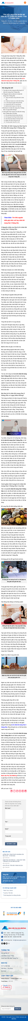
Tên (6, 821)
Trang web (8, 836)
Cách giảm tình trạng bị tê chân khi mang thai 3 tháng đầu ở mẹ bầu (14, 112)
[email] (9, 943)
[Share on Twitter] (17, 791)
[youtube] (7, 943)
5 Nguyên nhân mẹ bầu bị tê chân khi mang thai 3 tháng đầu (12, 95)
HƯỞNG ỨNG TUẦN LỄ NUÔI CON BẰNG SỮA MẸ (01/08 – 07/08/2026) (13, 855)
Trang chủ (4, 21)
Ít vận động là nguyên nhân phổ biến (14, 102)
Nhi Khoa (3, 971)
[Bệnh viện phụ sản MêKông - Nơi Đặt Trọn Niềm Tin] (7, 2)
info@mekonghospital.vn (19, 940)
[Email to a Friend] (20, 791)
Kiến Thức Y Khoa (8, 890)
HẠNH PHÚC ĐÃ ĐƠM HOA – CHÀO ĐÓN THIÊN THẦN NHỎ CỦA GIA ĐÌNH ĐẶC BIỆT (14, 860)
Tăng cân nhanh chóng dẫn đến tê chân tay (15, 98)
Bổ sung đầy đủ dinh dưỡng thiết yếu (14, 115)
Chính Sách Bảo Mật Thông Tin (9, 958)
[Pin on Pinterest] (22, 791)
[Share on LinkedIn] (25, 791)
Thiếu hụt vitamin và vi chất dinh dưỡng (15, 101)
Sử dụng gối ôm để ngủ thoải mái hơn (14, 117)
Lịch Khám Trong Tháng (7, 956)
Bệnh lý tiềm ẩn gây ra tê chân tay (13, 106)
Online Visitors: (5, 978)
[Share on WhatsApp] (11, 791)
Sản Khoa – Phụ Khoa (7, 968)
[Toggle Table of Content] (23, 88)
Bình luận (8, 808)
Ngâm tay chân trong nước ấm (13, 120)
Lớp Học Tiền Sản (8, 893)
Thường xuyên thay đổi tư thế (13, 122)
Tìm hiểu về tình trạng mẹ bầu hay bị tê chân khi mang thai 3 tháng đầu (13, 91)
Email (7, 829)
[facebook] (2, 943)
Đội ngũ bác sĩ (5, 953)
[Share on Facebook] (14, 791)
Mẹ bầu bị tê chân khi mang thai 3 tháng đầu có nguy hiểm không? (13, 108)
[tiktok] (4, 943)
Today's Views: (15, 978)
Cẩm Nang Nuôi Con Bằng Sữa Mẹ (12, 895)
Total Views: (4, 981)
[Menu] (25, 2)
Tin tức (10, 21)
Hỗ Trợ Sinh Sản (5, 966)
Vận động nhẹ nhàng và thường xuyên (14, 118)
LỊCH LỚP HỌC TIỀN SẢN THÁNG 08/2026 (13, 865)
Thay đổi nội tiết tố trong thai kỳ (13, 104)
